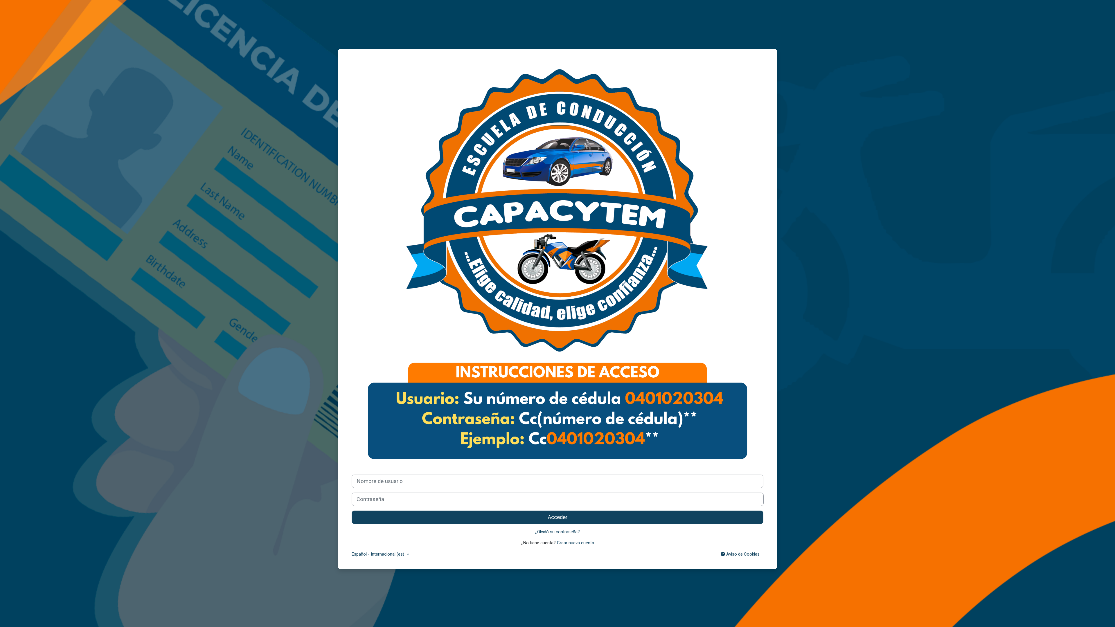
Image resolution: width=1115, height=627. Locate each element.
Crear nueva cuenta (575, 542)
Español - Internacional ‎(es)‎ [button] (378, 554)
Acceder (557, 517)
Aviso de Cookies (742, 554)
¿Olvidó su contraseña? (557, 531)
